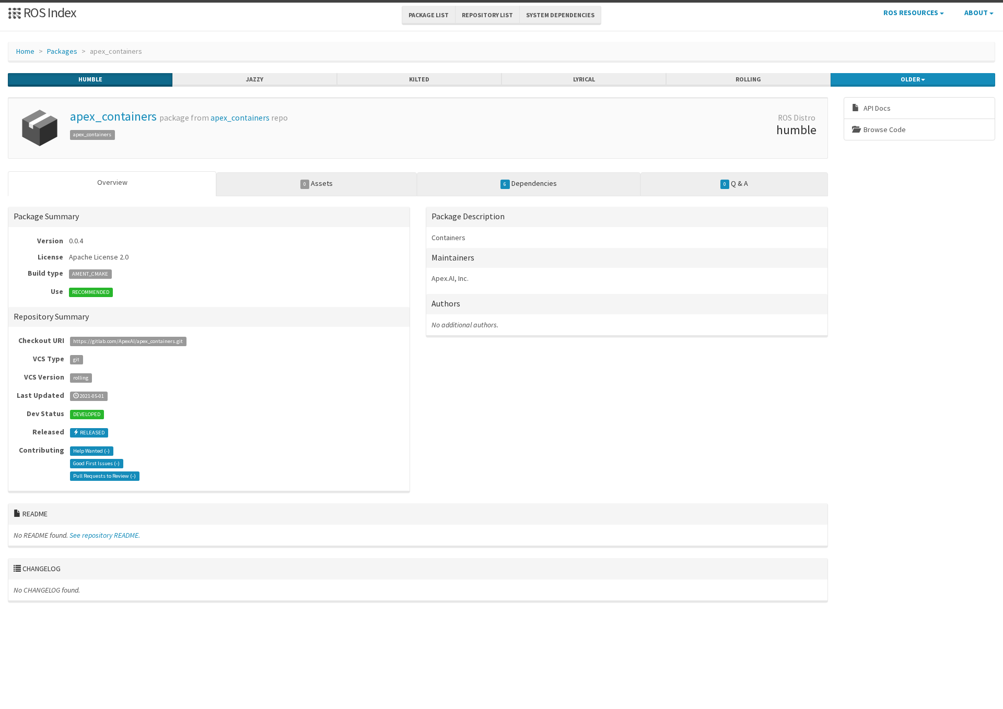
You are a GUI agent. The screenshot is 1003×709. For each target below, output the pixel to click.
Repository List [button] (487, 15)
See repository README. (104, 535)
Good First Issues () (96, 463)
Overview (112, 182)
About (976, 12)
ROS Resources (911, 12)
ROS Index (48, 12)
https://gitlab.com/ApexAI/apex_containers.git (128, 341)
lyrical (584, 79)
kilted (419, 79)
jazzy (254, 79)
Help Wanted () (91, 450)
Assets (318, 183)
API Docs (876, 108)
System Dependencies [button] (560, 15)
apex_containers (113, 116)
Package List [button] (429, 15)
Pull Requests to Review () (104, 475)
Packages (62, 51)
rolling (748, 79)
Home (25, 51)
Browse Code (884, 129)
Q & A (736, 183)
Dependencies (530, 183)
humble (90, 79)
